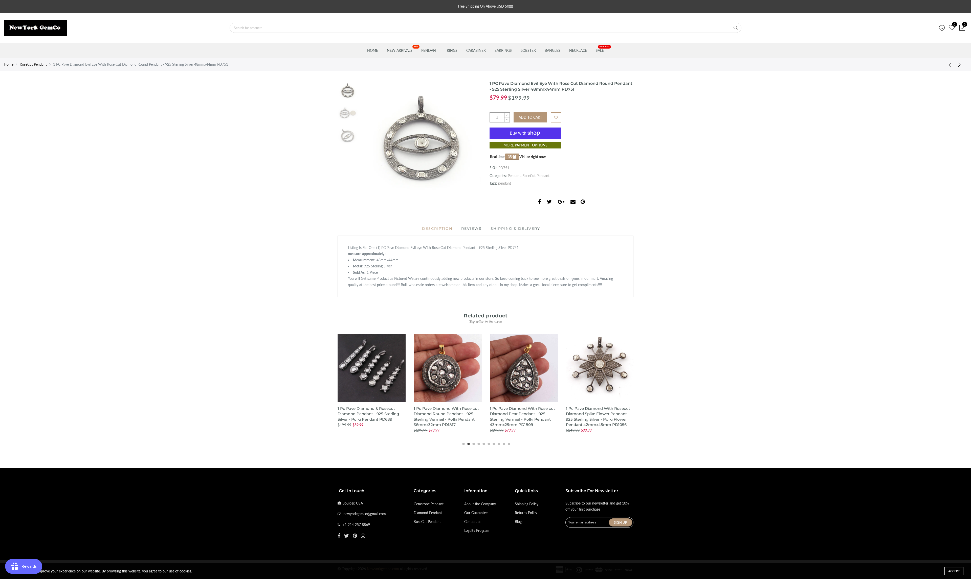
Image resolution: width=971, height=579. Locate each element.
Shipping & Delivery (515, 228)
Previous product (948, 64)
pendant (504, 183)
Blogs (519, 521)
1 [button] (462, 443)
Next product (961, 64)
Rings (452, 50)
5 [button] (483, 443)
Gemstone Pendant (429, 504)
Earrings (503, 50)
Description (437, 228)
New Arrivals (399, 50)
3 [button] (473, 443)
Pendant (429, 50)
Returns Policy (526, 513)
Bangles (552, 50)
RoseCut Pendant (33, 64)
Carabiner (476, 50)
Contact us (472, 521)
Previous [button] (373, 141)
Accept (954, 571)
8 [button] (498, 443)
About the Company (480, 504)
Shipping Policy (526, 504)
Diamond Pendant (428, 513)
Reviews (471, 228)
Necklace (578, 50)
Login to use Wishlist (556, 117)
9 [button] (503, 443)
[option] (420, 141)
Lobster (528, 50)
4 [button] (478, 443)
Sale (600, 50)
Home (372, 50)
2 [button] (468, 443)
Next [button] (469, 141)
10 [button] (508, 443)
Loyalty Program (476, 530)
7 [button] (493, 443)
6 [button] (488, 443)
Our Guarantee (476, 513)
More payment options (525, 145)
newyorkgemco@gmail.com (364, 514)
